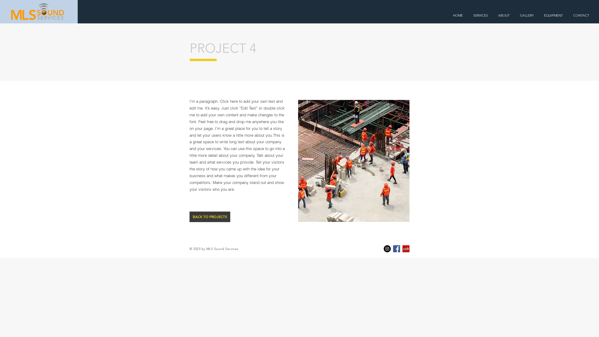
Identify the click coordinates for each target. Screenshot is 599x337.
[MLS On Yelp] (405, 248)
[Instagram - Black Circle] (387, 248)
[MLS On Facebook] (396, 248)
